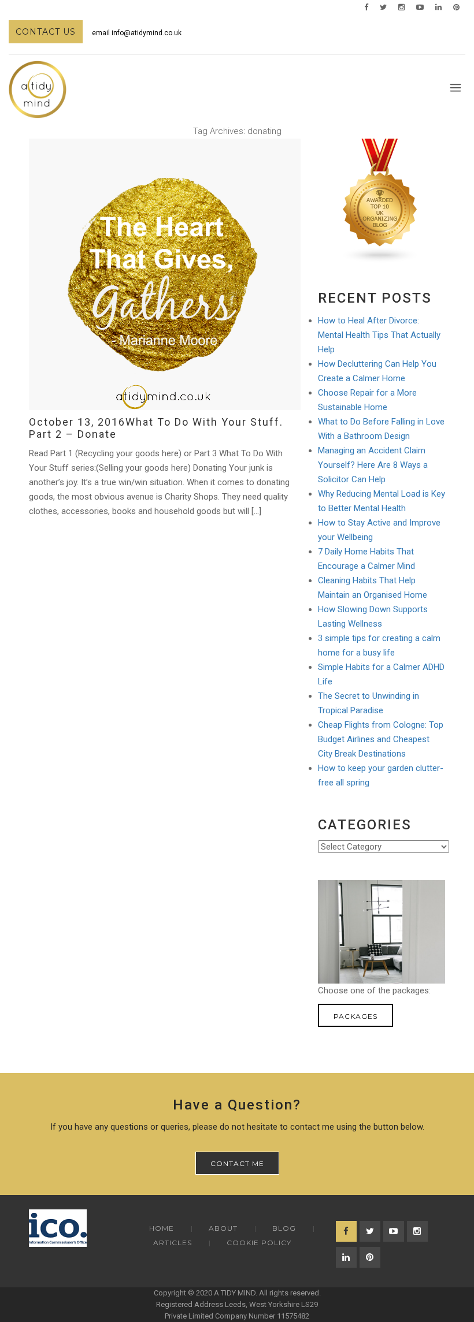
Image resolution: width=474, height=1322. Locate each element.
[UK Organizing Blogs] (380, 200)
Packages (355, 1016)
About (223, 1228)
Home (161, 1228)
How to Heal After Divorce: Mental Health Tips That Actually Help (379, 335)
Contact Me (237, 1163)
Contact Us (46, 32)
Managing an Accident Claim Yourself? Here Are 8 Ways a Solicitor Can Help (373, 465)
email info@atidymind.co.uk (137, 33)
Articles (172, 1242)
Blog (284, 1228)
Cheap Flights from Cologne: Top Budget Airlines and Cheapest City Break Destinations (380, 739)
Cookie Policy (259, 1242)
